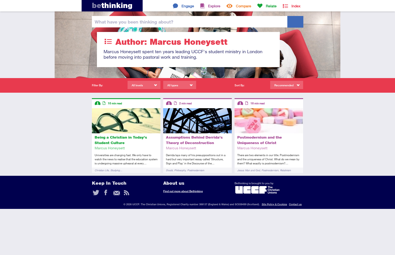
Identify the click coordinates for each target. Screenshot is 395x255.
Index (295, 6)
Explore (214, 6)
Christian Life (102, 170)
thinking (112, 5)
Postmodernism (195, 170)
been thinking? (134, 21)
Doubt (169, 170)
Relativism (285, 170)
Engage (187, 6)
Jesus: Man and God (248, 170)
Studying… (116, 170)
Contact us (295, 204)
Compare (243, 6)
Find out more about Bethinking (183, 191)
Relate (271, 6)
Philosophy (180, 170)
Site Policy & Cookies (274, 204)
